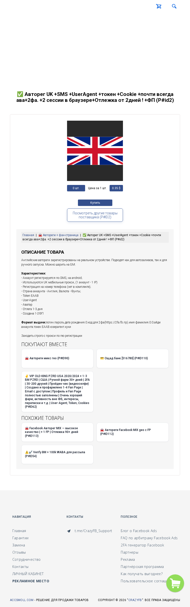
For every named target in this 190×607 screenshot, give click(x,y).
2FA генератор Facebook (142, 545)
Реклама (128, 559)
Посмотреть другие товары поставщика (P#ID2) (95, 215)
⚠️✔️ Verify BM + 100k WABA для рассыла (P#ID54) (55, 454)
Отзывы (19, 552)
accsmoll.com (22, 600)
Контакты (20, 566)
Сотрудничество (26, 559)
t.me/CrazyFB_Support (93, 530)
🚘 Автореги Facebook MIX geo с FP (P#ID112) (125, 432)
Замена (18, 545)
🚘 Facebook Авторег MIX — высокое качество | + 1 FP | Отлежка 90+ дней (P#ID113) (51, 432)
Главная (19, 530)
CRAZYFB (135, 600)
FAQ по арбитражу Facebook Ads (149, 538)
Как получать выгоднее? (142, 573)
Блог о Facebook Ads (139, 530)
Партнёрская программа (142, 566)
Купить (95, 202)
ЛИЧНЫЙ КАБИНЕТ (28, 573)
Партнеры (129, 552)
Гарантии (20, 538)
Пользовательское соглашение (148, 581)
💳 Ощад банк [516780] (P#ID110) (124, 358)
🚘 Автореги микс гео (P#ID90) (47, 358)
